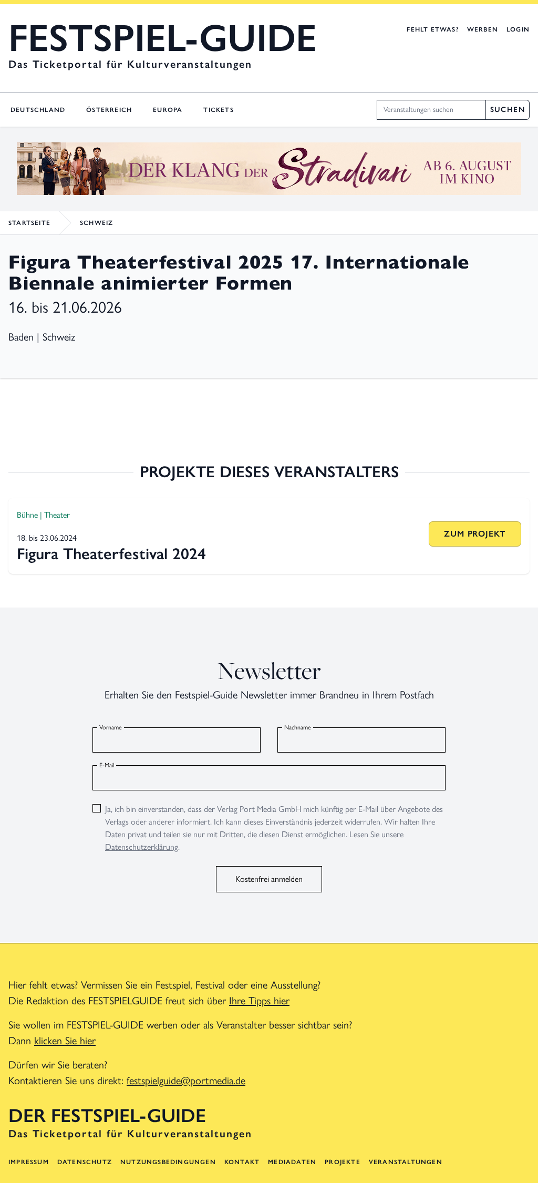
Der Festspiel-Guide (107, 1115)
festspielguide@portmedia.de (186, 1080)
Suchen (507, 109)
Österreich (109, 110)
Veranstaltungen (405, 1162)
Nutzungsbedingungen (168, 1162)
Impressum (28, 1162)
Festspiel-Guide (162, 38)
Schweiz (96, 223)
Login (518, 29)
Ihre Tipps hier (259, 1000)
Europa (167, 110)
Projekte (342, 1162)
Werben (482, 29)
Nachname (297, 727)
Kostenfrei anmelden (269, 879)
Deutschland (38, 110)
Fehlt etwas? (432, 29)
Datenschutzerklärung (141, 847)
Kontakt (242, 1162)
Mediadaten (292, 1162)
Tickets (218, 110)
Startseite (29, 223)
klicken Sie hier (65, 1040)
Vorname (110, 727)
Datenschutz (84, 1162)
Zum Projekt (474, 534)
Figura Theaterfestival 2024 (111, 553)
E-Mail (106, 765)
